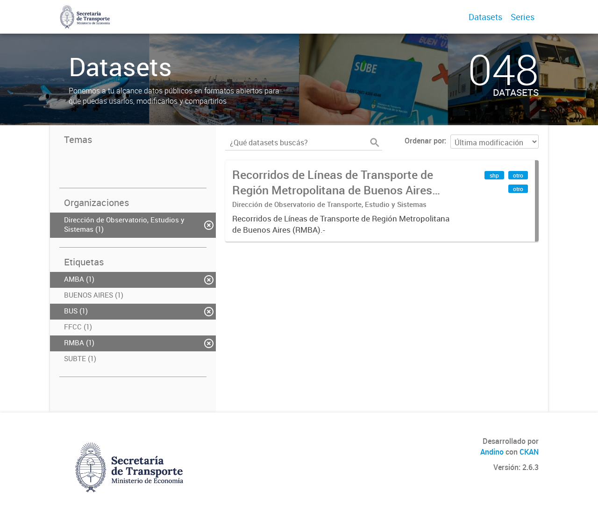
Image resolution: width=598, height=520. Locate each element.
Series (522, 16)
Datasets (485, 16)
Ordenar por (424, 140)
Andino (492, 452)
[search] (374, 142)
